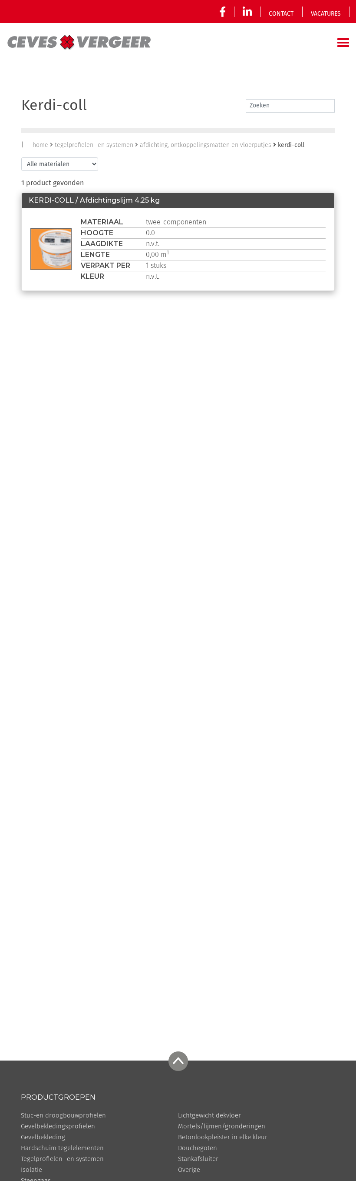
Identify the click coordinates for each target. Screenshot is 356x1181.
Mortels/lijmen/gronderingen (221, 1126)
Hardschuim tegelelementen (62, 1148)
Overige (189, 1170)
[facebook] (224, 12)
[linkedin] (247, 12)
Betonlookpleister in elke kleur (222, 1137)
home (40, 145)
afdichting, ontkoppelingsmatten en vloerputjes (205, 145)
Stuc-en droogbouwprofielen (63, 1115)
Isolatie (31, 1170)
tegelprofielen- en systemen (94, 145)
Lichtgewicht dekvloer (209, 1115)
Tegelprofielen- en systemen (62, 1159)
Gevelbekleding (43, 1137)
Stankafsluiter (198, 1159)
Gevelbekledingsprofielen (58, 1126)
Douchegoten (197, 1148)
